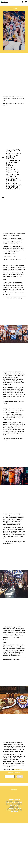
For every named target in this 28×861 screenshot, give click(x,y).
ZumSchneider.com (18, 769)
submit (20, 776)
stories (14, 8)
